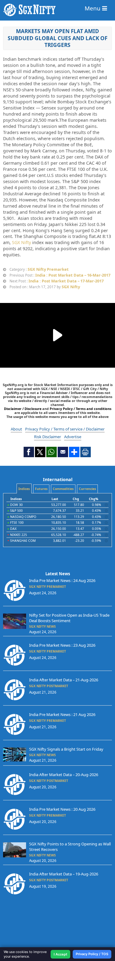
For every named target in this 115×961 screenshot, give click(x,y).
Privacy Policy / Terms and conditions (80, 408)
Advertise (72, 436)
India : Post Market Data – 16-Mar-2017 (72, 275)
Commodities (63, 489)
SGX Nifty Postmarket (48, 686)
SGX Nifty (21, 242)
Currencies (87, 489)
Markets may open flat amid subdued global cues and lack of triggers (57, 38)
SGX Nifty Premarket (48, 269)
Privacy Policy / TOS (92, 954)
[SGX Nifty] (57, 10)
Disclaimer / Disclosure (23, 408)
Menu (93, 8)
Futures (41, 489)
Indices (24, 489)
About (16, 429)
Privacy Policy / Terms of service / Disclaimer (65, 429)
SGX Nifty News (42, 626)
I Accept (60, 954)
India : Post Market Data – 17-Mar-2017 (66, 281)
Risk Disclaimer (47, 436)
